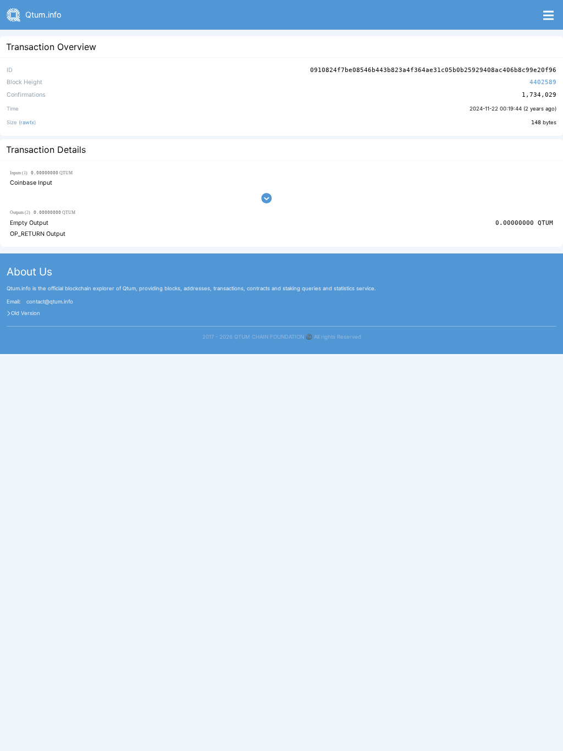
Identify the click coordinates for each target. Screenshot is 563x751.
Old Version (25, 313)
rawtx (27, 122)
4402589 (542, 82)
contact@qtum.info (49, 302)
